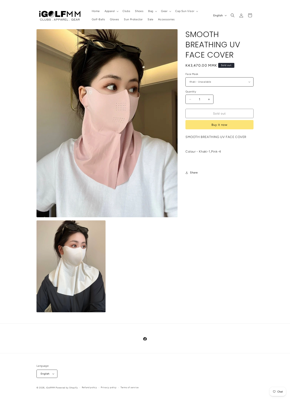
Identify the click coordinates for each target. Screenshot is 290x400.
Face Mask (191, 74)
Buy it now (219, 125)
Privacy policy (109, 387)
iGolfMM (50, 387)
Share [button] (194, 172)
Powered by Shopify (67, 387)
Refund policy (89, 387)
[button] (111, 11)
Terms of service (130, 387)
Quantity (190, 91)
